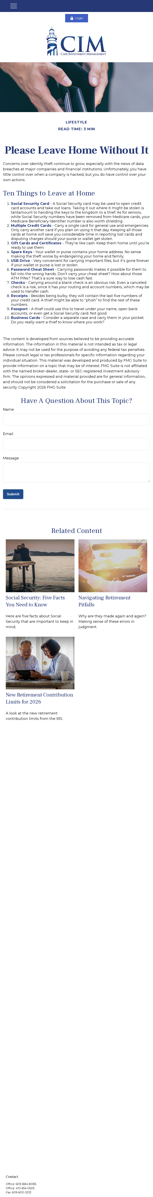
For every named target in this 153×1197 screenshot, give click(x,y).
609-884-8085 (26, 1184)
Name (8, 409)
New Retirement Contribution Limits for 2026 (39, 698)
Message (11, 458)
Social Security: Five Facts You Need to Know (35, 601)
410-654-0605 (25, 1188)
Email (8, 434)
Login (79, 18)
